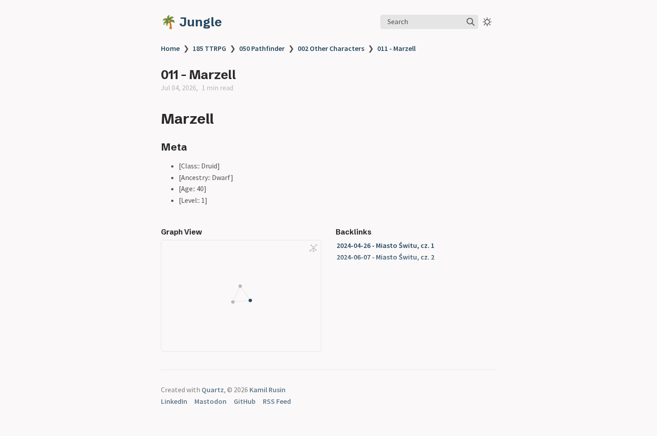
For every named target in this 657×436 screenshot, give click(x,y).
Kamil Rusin (267, 389)
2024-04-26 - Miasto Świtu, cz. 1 (385, 245)
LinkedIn (174, 401)
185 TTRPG (209, 48)
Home (170, 48)
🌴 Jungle (191, 21)
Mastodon (210, 401)
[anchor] (222, 118)
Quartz (213, 389)
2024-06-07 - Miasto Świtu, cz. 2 (385, 256)
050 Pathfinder (262, 48)
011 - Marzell (396, 48)
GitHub (245, 401)
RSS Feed (277, 401)
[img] (471, 22)
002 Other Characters (331, 48)
